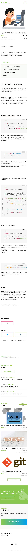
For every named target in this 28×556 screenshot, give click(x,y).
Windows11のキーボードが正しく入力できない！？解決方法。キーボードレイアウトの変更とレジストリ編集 (14, 425)
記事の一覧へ (14, 340)
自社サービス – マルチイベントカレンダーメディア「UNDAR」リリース (12, 394)
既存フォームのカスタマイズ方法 (11, 69)
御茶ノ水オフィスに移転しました (9, 386)
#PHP (2, 35)
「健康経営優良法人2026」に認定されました (12, 379)
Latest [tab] (22, 403)
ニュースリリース (11, 377)
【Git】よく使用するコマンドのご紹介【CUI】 (11, 471)
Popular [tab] (23, 405)
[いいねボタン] (25, 39)
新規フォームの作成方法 (9, 72)
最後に (5, 75)
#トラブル (3, 427)
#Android (3, 450)
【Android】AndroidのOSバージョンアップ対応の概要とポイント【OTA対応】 (14, 448)
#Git (2, 473)
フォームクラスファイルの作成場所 (12, 66)
